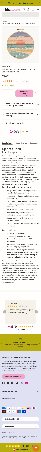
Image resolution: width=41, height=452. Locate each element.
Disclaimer (34, 436)
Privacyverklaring (24, 436)
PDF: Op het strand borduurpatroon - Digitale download (18, 23)
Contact (4, 438)
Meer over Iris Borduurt (13, 377)
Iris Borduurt (6, 66)
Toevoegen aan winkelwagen (24, 93)
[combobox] (20, 14)
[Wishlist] (23, 9)
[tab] (7, 143)
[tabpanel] (20, 215)
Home (4, 21)
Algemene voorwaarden (9, 436)
